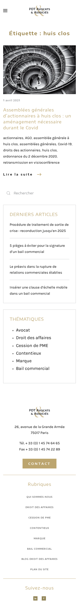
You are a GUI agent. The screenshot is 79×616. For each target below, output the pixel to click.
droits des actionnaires (21, 150)
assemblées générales (38, 144)
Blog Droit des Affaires (39, 559)
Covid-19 (65, 144)
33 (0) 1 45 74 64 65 (44, 443)
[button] (5, 10)
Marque (24, 360)
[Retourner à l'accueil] (39, 10)
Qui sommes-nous (39, 497)
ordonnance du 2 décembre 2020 (30, 156)
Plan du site (39, 569)
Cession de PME (32, 345)
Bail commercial (33, 368)
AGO (28, 138)
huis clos (49, 150)
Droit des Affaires (39, 507)
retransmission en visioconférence (31, 162)
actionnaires (13, 138)
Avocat (23, 330)
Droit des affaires (33, 337)
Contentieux (28, 353)
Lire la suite (18, 174)
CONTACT (39, 463)
